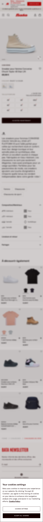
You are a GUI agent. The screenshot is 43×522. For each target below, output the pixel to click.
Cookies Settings (21, 509)
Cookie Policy (14, 501)
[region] (21, 500)
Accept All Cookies (21, 516)
